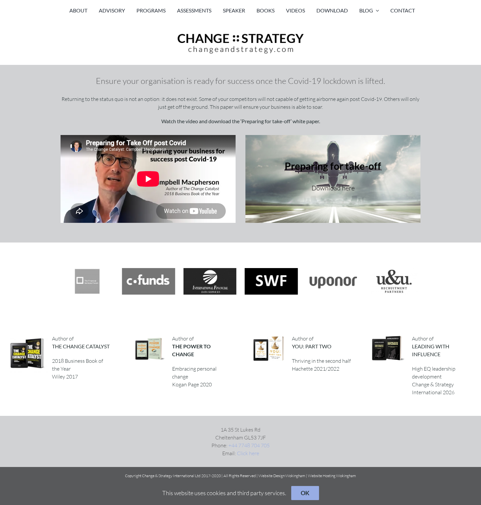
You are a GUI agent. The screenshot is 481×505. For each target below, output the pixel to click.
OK (305, 492)
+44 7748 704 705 (249, 445)
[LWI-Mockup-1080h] (389, 337)
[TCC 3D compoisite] (29, 337)
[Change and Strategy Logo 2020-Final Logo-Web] (240, 33)
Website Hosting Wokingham (332, 475)
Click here (248, 453)
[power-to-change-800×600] (149, 337)
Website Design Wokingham (281, 475)
